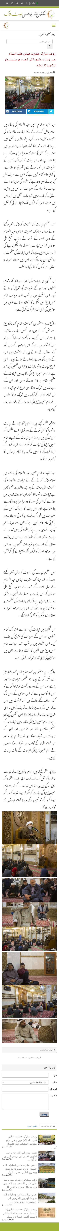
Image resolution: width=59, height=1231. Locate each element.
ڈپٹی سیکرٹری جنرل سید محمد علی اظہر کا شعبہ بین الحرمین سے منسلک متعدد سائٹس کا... (20, 1183)
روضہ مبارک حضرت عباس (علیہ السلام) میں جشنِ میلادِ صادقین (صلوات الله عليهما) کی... (31, 1141)
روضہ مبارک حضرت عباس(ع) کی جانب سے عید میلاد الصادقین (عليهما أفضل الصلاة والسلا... (19, 1212)
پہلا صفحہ (50, 33)
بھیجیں (44, 1114)
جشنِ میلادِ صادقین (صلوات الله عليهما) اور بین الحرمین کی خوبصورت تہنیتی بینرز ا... (20, 1197)
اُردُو (33, 3)
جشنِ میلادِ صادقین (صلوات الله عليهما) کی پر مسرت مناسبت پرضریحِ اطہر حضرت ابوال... (20, 1168)
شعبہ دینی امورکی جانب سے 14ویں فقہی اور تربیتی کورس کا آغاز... (20, 1156)
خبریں (41, 33)
